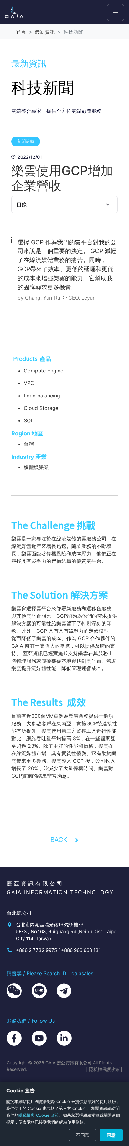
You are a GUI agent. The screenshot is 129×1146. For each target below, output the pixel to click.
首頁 (21, 32)
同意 (111, 1135)
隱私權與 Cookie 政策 (38, 1115)
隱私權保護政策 (104, 1069)
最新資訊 (45, 32)
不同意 (82, 1135)
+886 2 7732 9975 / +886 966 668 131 (58, 950)
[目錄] (107, 204)
